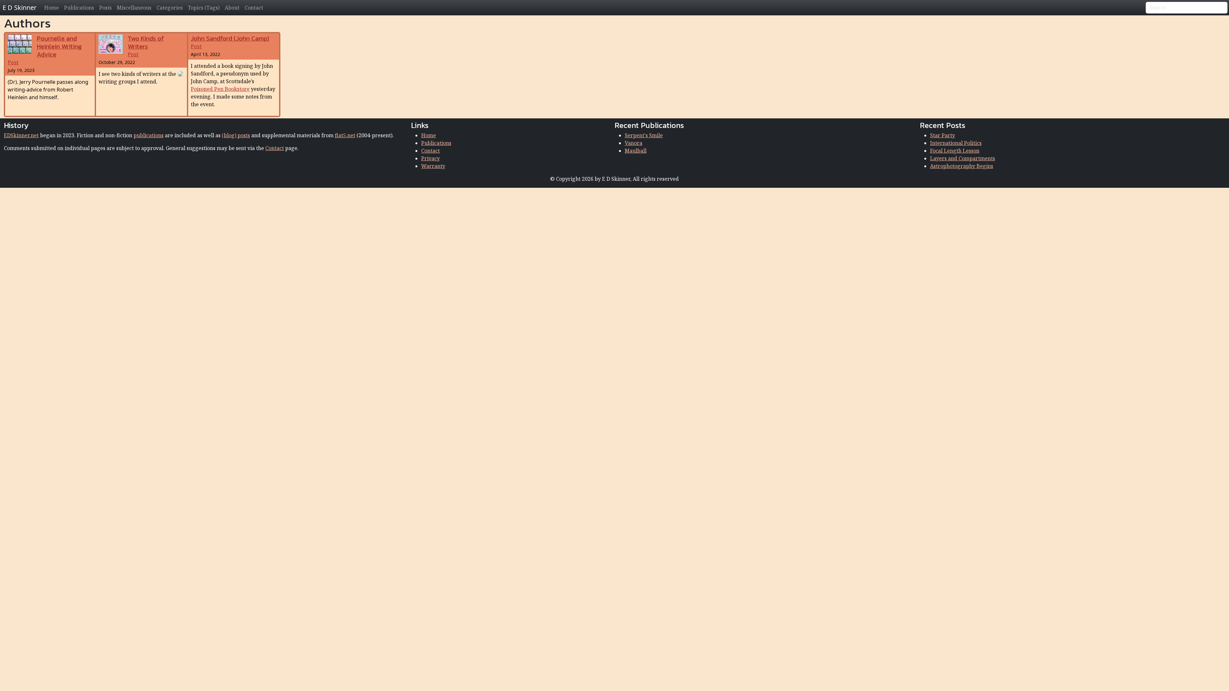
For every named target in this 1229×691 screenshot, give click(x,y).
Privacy (430, 158)
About (232, 7)
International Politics (956, 143)
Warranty (433, 166)
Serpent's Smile (644, 135)
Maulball (636, 150)
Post (45, 50)
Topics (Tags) (204, 7)
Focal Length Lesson (954, 150)
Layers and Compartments (962, 158)
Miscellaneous (134, 7)
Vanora (633, 143)
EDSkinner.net (21, 135)
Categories (170, 7)
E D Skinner (19, 7)
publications (148, 135)
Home (51, 7)
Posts (105, 7)
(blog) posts (236, 135)
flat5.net (345, 135)
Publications (79, 7)
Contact (254, 7)
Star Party (942, 135)
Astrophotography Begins (961, 166)
